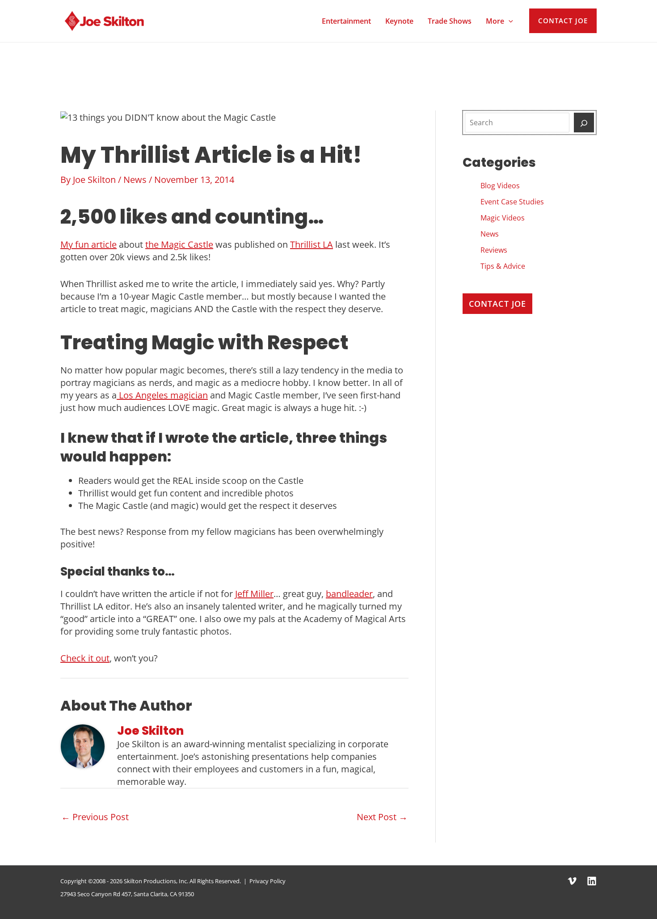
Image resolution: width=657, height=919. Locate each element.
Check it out (85, 658)
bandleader (349, 594)
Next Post (382, 817)
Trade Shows (450, 21)
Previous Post (95, 817)
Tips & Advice (502, 266)
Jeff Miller (254, 594)
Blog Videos (500, 186)
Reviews (493, 250)
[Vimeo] (572, 881)
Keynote (399, 21)
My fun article (88, 244)
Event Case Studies (512, 202)
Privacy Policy (267, 881)
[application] (508, 21)
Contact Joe (497, 303)
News (135, 180)
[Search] (584, 122)
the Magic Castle (179, 244)
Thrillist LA (311, 244)
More (495, 21)
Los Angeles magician (162, 395)
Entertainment (346, 21)
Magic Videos (502, 218)
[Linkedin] (592, 881)
